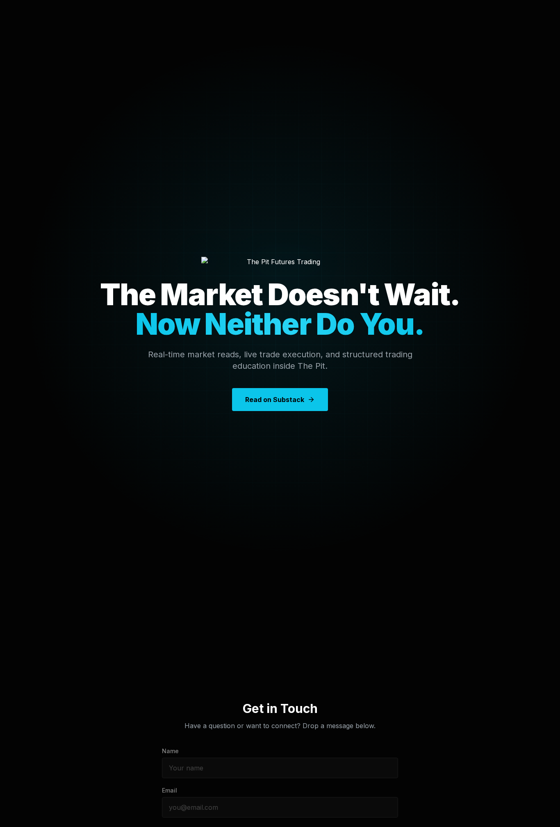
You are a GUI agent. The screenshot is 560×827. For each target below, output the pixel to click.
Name (170, 750)
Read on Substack (274, 399)
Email (169, 790)
